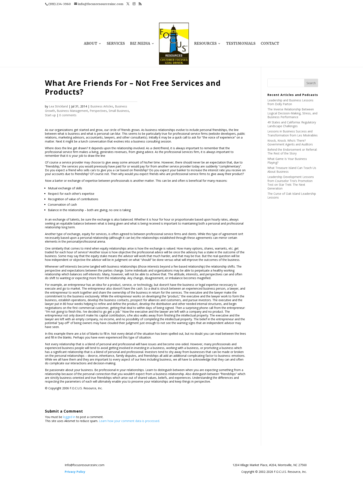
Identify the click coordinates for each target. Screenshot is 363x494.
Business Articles (101, 106)
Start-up (50, 115)
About (90, 44)
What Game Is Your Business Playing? (287, 161)
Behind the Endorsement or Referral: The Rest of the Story (292, 151)
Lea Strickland (58, 106)
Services (116, 44)
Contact (270, 44)
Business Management (72, 111)
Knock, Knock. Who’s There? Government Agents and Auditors (290, 142)
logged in (69, 417)
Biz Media (140, 44)
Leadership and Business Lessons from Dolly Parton (290, 102)
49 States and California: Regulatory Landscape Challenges (291, 124)
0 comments (67, 115)
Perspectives (98, 111)
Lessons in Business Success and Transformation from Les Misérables (292, 133)
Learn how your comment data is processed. (129, 421)
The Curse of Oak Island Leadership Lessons (291, 195)
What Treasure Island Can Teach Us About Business (291, 170)
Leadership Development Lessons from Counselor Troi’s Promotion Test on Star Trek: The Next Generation (290, 182)
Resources (205, 44)
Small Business (119, 111)
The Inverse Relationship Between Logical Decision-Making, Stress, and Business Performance (292, 113)
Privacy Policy (75, 472)
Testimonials (240, 44)
